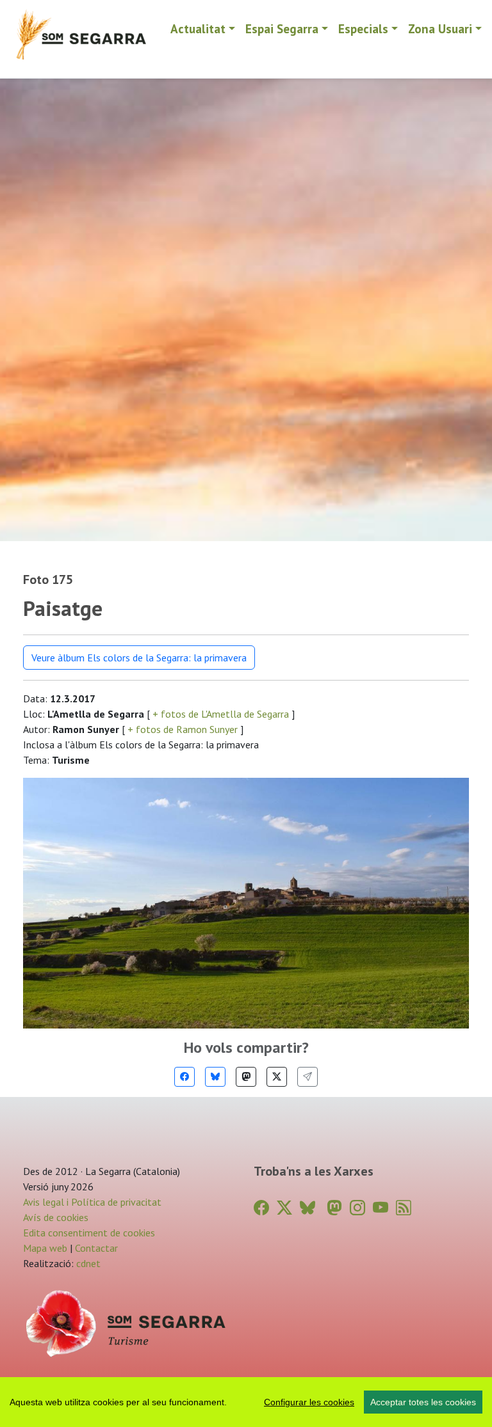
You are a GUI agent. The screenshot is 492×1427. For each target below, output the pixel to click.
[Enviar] (307, 1077)
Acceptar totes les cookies (423, 1402)
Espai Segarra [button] (281, 28)
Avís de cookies (55, 1217)
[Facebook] (184, 1077)
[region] (246, 1402)
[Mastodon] (246, 1077)
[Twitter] (276, 1077)
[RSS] (403, 1208)
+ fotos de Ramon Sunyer (182, 729)
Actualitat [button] (198, 28)
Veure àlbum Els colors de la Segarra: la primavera (139, 657)
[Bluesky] (215, 1077)
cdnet (87, 1263)
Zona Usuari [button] (440, 28)
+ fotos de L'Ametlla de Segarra (220, 713)
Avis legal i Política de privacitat (92, 1201)
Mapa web (45, 1248)
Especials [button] (363, 28)
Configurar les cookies (309, 1402)
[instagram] (357, 1208)
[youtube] (380, 1208)
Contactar (96, 1248)
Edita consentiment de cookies (89, 1232)
